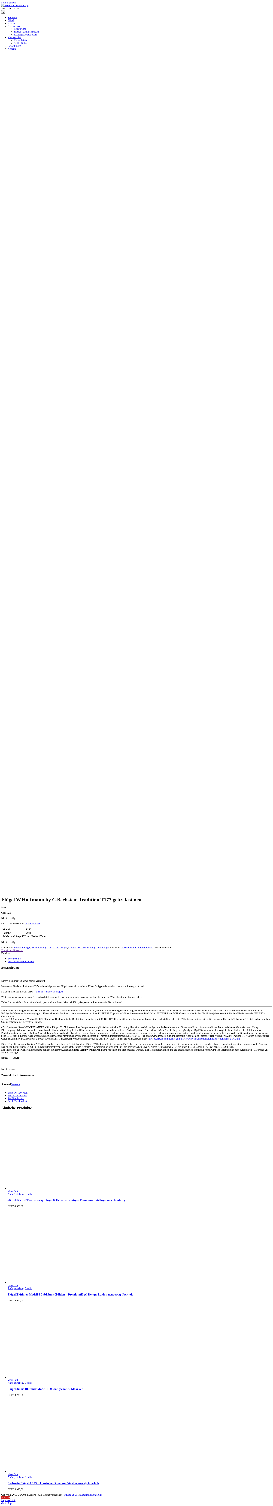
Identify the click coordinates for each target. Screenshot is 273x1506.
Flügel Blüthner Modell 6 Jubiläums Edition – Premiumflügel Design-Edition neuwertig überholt (70, 1294)
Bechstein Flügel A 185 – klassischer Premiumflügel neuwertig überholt (53, 1483)
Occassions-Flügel (58, 947)
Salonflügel (103, 947)
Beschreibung (14, 958)
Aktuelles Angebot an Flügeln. (49, 991)
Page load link (8, 1500)
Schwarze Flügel (22, 947)
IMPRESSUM (71, 1494)
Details (28, 1194)
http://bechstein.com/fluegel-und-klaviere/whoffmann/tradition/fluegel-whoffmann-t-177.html (194, 1038)
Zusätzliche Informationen (21, 961)
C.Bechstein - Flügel (78, 947)
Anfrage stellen (15, 1194)
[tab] (140, 958)
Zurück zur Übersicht (12, 950)
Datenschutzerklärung (91, 1494)
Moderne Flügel (40, 947)
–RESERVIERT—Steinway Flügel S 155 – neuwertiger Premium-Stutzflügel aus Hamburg (66, 1200)
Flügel (93, 947)
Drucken (5, 953)
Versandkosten (32, 923)
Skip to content (8, 2)
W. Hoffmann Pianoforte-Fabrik (137, 947)
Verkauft (15, 1084)
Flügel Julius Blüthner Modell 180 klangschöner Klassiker (45, 1389)
